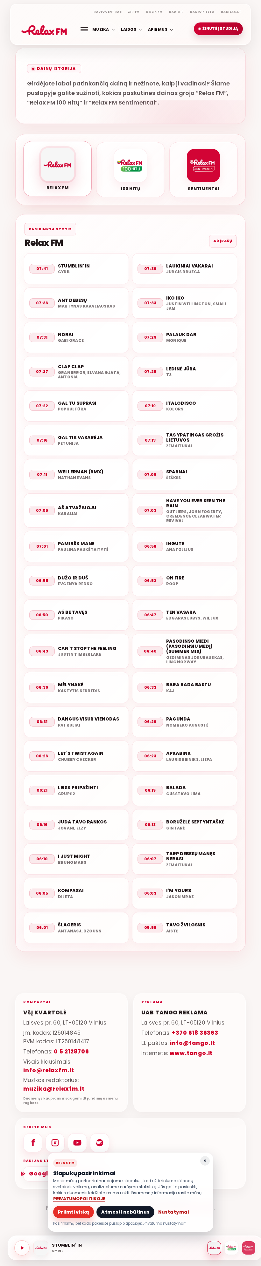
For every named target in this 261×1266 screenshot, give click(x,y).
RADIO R (176, 12)
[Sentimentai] (249, 1248)
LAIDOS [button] (128, 29)
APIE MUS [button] (157, 29)
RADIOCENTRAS (108, 12)
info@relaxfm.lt (48, 1070)
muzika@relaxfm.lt (54, 1089)
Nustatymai (173, 1212)
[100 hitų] (231, 1248)
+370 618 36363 (195, 1033)
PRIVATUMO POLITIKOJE (79, 1199)
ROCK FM (154, 12)
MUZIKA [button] (100, 29)
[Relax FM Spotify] (99, 1142)
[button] (218, 29)
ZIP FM (134, 12)
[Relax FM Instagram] (55, 1142)
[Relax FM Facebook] (32, 1142)
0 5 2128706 (71, 1051)
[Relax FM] (214, 1248)
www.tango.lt (191, 1053)
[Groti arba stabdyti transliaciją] (22, 1248)
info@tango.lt (192, 1043)
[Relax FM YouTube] (77, 1142)
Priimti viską (73, 1212)
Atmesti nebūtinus (125, 1212)
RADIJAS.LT (231, 12)
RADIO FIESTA (202, 12)
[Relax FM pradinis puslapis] (44, 29)
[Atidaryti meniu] (84, 29)
